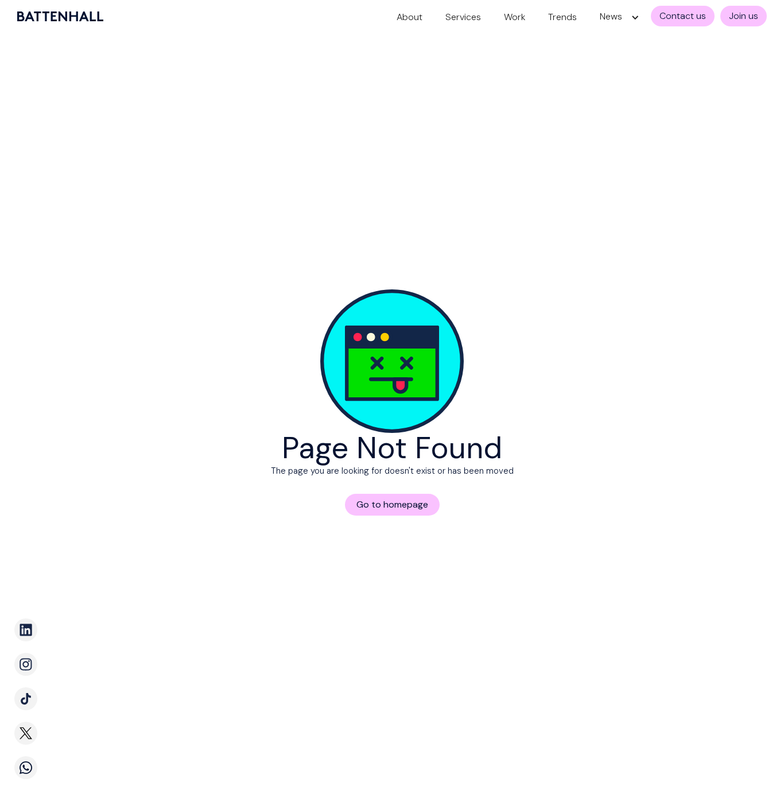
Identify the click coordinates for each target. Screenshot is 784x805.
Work (514, 17)
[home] (60, 16)
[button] (616, 17)
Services (463, 17)
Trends (562, 17)
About (409, 17)
